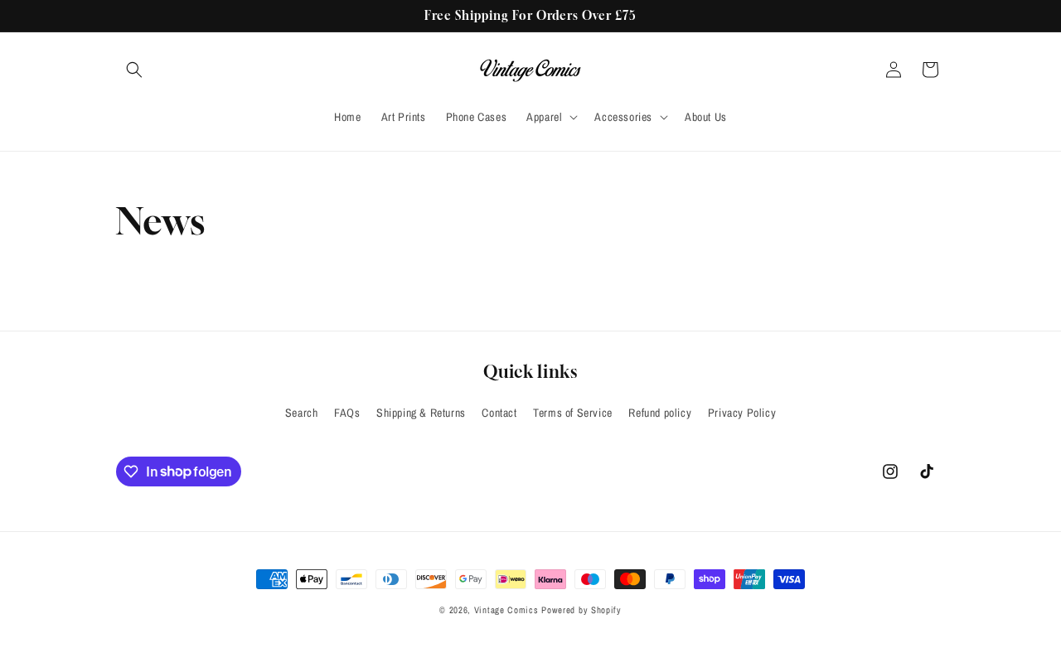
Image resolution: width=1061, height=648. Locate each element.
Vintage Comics (506, 610)
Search (301, 412)
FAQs (347, 412)
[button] (134, 69)
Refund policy (659, 412)
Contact (499, 412)
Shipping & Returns (421, 412)
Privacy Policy (742, 412)
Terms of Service (573, 412)
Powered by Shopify (581, 610)
